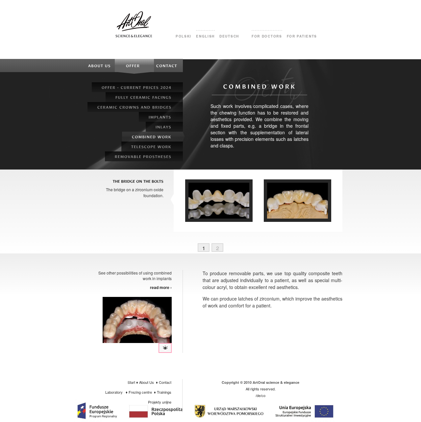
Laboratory (114, 392)
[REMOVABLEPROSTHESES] (144, 156)
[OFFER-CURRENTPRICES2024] (137, 87)
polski (183, 36)
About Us (146, 382)
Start (131, 382)
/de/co (260, 395)
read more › (161, 287)
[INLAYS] (164, 127)
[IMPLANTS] (161, 117)
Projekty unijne (159, 402)
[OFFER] (134, 65)
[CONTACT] (168, 65)
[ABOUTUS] (99, 65)
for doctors (267, 36)
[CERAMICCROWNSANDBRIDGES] (135, 107)
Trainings (164, 392)
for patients (302, 36)
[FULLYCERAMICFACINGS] (144, 97)
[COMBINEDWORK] (152, 137)
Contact (165, 382)
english (205, 36)
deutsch (229, 36)
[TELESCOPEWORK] (152, 146)
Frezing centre (140, 392)
